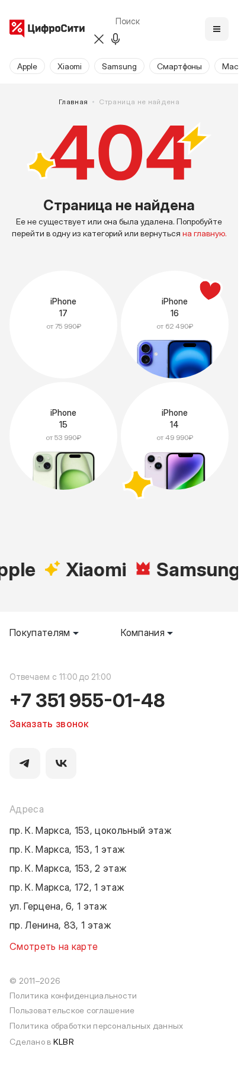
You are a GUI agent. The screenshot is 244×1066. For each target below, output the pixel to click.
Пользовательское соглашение (72, 1010)
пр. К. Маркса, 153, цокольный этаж (90, 830)
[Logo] (47, 29)
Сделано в (41, 1041)
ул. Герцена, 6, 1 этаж (58, 905)
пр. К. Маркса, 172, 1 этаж (66, 886)
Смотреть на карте (53, 946)
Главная (73, 102)
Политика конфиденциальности (73, 995)
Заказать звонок (49, 723)
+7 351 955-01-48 (87, 699)
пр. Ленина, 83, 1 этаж (60, 924)
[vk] (61, 763)
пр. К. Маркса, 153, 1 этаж (67, 849)
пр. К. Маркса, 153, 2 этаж (68, 868)
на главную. (204, 233)
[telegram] (24, 763)
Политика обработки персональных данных (96, 1025)
